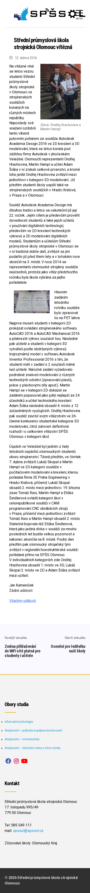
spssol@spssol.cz (28, 830)
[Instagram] (16, 761)
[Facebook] (8, 761)
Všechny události (22, 600)
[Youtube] (24, 761)
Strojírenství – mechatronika (22, 739)
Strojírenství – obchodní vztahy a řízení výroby (32, 748)
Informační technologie (19, 721)
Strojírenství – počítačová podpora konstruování (33, 730)
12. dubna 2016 (26, 58)
